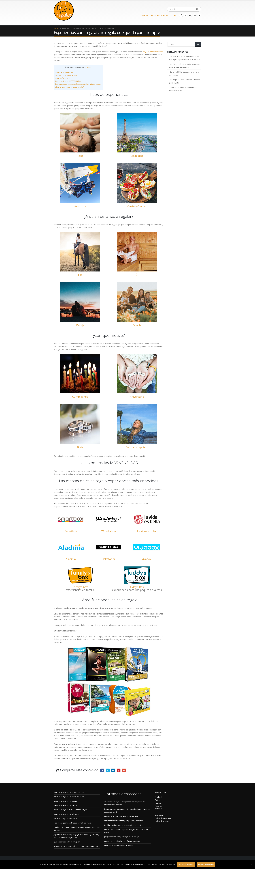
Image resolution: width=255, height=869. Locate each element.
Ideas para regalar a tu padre (65, 805)
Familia (137, 325)
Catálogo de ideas (159, 15)
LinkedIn (113, 770)
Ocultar (88, 67)
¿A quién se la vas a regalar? (66, 75)
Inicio (145, 15)
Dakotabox (108, 559)
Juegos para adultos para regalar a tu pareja (121, 837)
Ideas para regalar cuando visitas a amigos (70, 810)
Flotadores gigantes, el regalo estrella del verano (73, 823)
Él (137, 275)
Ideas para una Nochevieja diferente (118, 845)
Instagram (159, 803)
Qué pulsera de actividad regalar (67, 842)
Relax (80, 156)
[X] (186, 15)
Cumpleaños (80, 396)
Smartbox (71, 531)
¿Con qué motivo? (62, 78)
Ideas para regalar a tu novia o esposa (69, 792)
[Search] (197, 9)
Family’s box (80, 587)
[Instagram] (195, 15)
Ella (80, 275)
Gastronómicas (136, 206)
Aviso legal (159, 815)
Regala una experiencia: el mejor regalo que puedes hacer (77, 846)
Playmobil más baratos (113, 805)
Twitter (108, 770)
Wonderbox (108, 531)
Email (124, 770)
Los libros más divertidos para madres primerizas (123, 825)
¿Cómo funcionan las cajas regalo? (69, 87)
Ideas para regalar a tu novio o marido (69, 796)
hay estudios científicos (153, 51)
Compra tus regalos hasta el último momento (122, 841)
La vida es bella (146, 531)
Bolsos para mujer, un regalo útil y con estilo (121, 816)
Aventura (80, 206)
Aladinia (71, 559)
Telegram (158, 806)
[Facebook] (181, 15)
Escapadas (136, 156)
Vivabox (146, 559)
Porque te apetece (137, 447)
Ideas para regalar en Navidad (65, 818)
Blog (173, 15)
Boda (80, 447)
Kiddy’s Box (137, 587)
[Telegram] (199, 15)
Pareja (80, 325)
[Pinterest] (190, 15)
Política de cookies (162, 821)
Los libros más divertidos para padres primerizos (123, 821)
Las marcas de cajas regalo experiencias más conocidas (78, 84)
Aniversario (137, 396)
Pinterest (118, 770)
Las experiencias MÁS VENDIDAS (68, 81)
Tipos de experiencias (64, 72)
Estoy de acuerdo (186, 864)
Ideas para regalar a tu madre (65, 801)
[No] (251, 864)
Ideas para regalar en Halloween (67, 814)
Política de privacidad (163, 818)
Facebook (102, 770)
